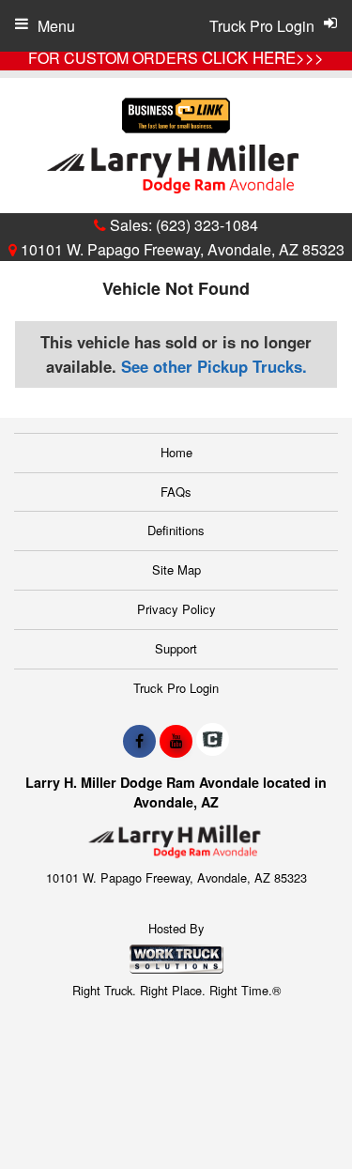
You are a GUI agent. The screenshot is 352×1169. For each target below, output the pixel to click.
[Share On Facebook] (139, 740)
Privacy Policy (176, 609)
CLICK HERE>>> (263, 57)
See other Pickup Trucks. (214, 366)
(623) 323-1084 (207, 225)
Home (176, 452)
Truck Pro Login (176, 688)
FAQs (176, 491)
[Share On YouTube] (176, 740)
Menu (56, 26)
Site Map (176, 569)
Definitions (176, 530)
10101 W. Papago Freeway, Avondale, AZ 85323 (180, 249)
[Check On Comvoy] (212, 740)
